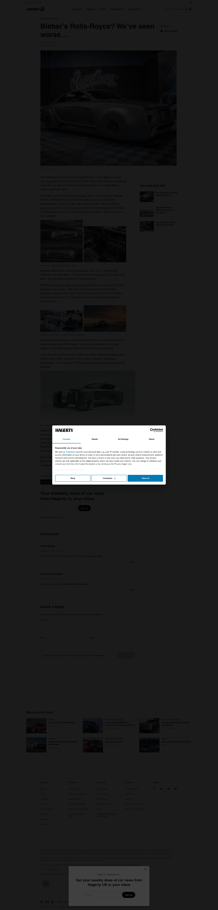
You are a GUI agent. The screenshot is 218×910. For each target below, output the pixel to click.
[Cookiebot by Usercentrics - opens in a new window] (152, 430)
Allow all (145, 478)
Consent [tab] (66, 439)
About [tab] (151, 439)
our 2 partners (69, 452)
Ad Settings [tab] (123, 439)
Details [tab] (95, 439)
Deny (73, 478)
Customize (107, 478)
